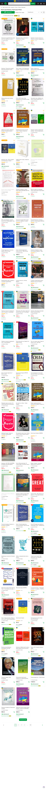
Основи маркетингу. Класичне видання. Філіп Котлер (7, 251)
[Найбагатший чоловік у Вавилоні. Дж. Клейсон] (8, 483)
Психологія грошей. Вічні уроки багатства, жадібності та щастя (22, 220)
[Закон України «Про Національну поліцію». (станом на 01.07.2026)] (23, 57)
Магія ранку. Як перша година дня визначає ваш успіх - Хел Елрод (23, 312)
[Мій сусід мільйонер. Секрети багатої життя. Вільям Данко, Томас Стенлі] (8, 209)
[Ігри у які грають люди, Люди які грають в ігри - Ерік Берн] (38, 330)
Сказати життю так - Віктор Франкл (21, 281)
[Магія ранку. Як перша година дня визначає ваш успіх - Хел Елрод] (23, 300)
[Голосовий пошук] (29, 3)
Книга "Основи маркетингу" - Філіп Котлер (7, 374)
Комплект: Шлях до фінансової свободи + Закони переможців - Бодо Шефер (37, 131)
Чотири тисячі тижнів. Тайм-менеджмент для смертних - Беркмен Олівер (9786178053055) (37, 557)
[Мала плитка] (44, 12)
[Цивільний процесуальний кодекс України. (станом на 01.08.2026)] (23, 696)
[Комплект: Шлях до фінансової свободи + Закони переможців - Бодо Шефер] (38, 119)
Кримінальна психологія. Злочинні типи (8, 557)
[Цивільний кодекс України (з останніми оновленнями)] (8, 422)
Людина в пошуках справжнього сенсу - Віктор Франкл (7, 342)
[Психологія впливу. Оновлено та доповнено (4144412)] (8, 513)
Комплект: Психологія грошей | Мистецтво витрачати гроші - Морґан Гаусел (7, 69)
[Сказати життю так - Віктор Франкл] (23, 269)
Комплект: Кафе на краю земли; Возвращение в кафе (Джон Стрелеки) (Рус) (22, 494)
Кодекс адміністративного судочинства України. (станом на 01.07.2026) (37, 404)
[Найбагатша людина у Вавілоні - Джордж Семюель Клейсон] (8, 119)
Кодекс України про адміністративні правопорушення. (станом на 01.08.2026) (37, 69)
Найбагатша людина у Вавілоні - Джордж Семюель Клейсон (7, 130)
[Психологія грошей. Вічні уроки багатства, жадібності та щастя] (23, 209)
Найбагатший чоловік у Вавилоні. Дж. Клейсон (7, 494)
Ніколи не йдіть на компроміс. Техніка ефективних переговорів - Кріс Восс (37, 190)
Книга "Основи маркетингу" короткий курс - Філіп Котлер (22, 251)
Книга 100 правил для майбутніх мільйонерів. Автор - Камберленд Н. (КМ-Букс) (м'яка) (37, 525)
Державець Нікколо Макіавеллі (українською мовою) (22, 39)
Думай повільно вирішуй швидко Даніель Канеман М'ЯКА (7, 190)
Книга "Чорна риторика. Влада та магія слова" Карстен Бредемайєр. (8, 619)
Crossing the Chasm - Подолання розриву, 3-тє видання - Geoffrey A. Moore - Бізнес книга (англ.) (37, 588)
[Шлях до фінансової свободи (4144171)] (8, 87)
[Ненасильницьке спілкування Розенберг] (38, 149)
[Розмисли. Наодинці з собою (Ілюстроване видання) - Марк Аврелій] (38, 239)
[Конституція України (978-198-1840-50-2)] (23, 362)
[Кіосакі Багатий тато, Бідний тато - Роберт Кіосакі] (23, 330)
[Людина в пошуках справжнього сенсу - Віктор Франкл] (8, 330)
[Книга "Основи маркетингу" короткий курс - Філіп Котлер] (23, 239)
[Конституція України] (23, 607)
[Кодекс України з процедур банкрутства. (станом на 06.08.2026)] (38, 452)
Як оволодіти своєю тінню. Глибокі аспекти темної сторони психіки (23, 434)
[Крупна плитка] (41, 12)
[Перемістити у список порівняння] (14, 21)
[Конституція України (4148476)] (38, 422)
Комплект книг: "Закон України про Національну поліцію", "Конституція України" (7, 160)
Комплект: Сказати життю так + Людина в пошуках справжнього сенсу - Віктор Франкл (37, 39)
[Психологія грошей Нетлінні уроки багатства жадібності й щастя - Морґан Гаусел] (8, 27)
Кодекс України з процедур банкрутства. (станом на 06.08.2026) (36, 464)
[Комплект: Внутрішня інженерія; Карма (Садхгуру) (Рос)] (38, 300)
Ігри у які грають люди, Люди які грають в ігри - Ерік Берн (37, 342)
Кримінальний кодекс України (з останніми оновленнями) (7, 281)
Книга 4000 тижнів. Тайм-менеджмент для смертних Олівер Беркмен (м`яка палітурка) (23, 99)
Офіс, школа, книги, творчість (8, 7)
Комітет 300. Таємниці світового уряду (37, 648)
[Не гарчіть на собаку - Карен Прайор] (23, 392)
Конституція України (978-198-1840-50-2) (22, 374)
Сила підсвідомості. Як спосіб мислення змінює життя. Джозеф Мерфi (37, 374)
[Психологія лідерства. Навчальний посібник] (8, 696)
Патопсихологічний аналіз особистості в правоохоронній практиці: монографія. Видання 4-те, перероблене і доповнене (22, 678)
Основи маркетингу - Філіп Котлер (37, 677)
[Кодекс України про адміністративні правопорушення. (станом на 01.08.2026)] (38, 57)
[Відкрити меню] (2, 3)
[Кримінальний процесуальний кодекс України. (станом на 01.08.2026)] (23, 119)
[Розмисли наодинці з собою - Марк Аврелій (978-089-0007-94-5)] (23, 178)
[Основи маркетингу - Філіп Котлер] (38, 666)
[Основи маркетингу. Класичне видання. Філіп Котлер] (8, 239)
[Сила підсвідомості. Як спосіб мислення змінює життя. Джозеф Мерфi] (38, 362)
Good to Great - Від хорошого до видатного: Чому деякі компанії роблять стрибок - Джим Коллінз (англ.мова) (37, 494)
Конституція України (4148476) (37, 433)
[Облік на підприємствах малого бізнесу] (23, 545)
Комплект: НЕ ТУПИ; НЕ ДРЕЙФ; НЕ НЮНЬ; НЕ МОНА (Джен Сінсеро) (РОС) (7, 464)
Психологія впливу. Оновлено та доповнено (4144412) (7, 525)
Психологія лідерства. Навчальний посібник (8, 708)
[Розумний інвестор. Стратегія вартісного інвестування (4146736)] (38, 209)
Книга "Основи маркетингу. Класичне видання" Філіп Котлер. (22, 525)
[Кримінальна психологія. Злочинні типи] (8, 545)
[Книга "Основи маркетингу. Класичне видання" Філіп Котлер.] (23, 513)
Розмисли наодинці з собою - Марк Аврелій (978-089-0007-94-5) (22, 190)
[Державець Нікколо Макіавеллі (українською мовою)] (23, 27)
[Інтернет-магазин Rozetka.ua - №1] (5, 3)
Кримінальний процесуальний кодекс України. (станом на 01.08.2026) (22, 131)
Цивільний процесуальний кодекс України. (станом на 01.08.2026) (22, 708)
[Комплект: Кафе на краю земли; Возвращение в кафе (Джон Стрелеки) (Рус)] (23, 483)
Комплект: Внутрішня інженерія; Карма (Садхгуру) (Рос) (37, 312)
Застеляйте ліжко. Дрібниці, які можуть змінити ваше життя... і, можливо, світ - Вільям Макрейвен (37, 99)
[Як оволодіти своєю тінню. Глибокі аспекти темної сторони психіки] (23, 422)
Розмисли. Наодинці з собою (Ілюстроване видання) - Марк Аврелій (37, 251)
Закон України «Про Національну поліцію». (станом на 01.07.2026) (22, 69)
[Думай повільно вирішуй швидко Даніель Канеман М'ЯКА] (8, 178)
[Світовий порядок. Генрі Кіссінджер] (8, 666)
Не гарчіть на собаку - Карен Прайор (21, 404)
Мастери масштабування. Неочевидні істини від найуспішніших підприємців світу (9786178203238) (7, 648)
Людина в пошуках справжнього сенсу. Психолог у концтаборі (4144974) (7, 312)
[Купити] (14, 43)
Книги (16, 7)
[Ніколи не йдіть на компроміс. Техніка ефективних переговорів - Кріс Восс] (38, 178)
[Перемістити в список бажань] (14, 19)
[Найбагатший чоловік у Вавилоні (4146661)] (23, 149)
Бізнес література (21, 7)
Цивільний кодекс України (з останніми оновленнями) (7, 434)
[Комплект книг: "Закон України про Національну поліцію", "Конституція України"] (8, 149)
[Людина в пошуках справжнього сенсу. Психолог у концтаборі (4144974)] (8, 300)
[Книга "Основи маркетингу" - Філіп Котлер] (8, 362)
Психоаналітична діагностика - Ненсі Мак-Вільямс (37, 619)
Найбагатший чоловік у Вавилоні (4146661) (22, 160)
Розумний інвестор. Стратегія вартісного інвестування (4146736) (37, 220)
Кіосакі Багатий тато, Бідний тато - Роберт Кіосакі (23, 342)
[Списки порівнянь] (41, 3)
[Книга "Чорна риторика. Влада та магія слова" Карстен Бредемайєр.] (8, 607)
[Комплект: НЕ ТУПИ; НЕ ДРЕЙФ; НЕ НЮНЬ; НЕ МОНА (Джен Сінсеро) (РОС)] (8, 452)
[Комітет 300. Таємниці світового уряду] (38, 636)
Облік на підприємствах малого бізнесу (22, 557)
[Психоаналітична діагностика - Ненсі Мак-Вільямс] (38, 607)
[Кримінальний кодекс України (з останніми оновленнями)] (8, 269)
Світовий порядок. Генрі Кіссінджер (6, 678)
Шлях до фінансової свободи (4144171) (7, 99)
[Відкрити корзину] (44, 3)
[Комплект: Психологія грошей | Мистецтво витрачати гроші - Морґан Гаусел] (8, 57)
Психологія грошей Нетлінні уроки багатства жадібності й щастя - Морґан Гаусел (8, 39)
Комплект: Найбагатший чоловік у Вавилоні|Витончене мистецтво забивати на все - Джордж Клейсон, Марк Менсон (22, 648)
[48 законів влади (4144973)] (23, 577)
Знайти (32, 3)
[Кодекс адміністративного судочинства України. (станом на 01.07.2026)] (38, 392)
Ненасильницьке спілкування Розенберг (36, 160)
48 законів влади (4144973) (21, 587)
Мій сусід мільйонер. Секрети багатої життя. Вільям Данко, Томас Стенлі (8, 221)
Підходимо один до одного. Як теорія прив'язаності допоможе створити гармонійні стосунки (7, 404)
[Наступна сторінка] (42, 725)
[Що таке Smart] (18, 15)
